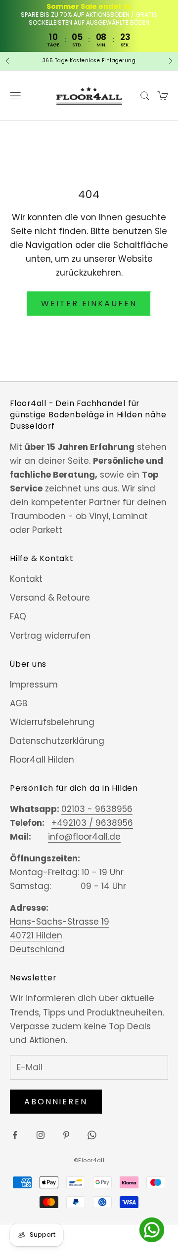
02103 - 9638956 (97, 809)
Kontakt (26, 579)
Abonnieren (56, 1101)
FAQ (18, 616)
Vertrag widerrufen (50, 636)
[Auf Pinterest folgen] (66, 1135)
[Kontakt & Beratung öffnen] (151, 1229)
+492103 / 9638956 (92, 823)
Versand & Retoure (50, 598)
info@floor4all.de (84, 837)
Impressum (34, 684)
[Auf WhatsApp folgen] (92, 1135)
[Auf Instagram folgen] (40, 1135)
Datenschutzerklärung (57, 741)
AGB (18, 703)
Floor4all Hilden (42, 760)
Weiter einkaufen (88, 303)
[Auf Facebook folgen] (15, 1135)
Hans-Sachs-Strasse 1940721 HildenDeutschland (59, 935)
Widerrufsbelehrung (52, 722)
